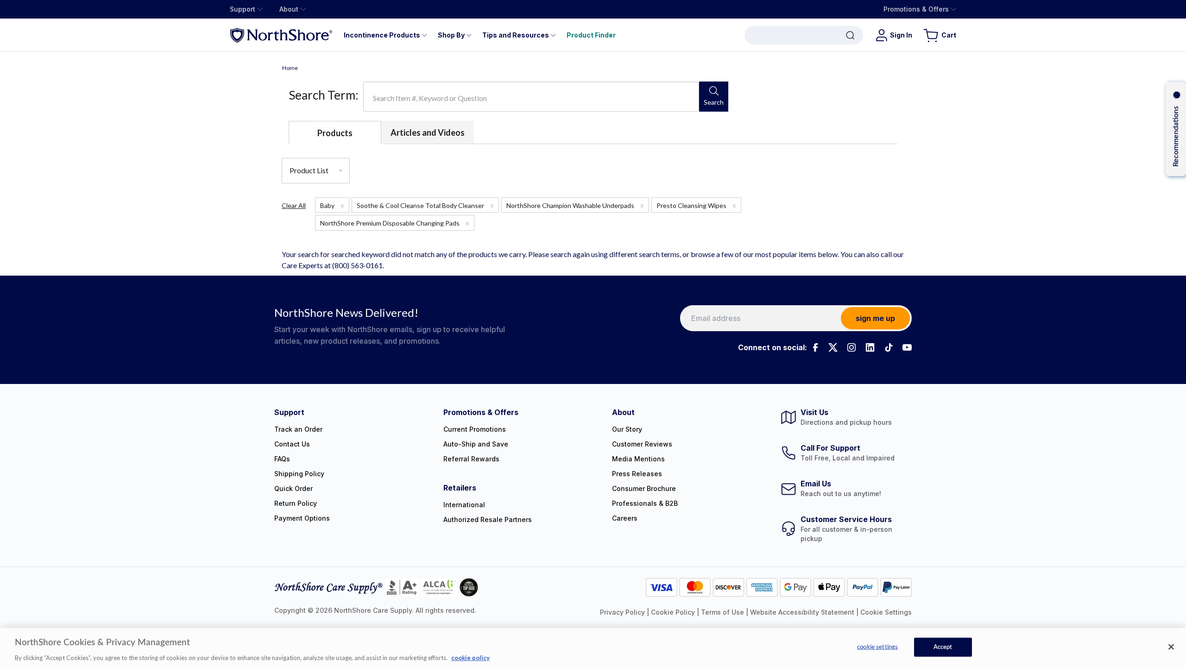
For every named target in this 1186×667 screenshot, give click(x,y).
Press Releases (637, 474)
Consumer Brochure (644, 488)
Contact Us (292, 444)
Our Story (627, 429)
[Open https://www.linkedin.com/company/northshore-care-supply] (870, 347)
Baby (332, 205)
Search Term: (324, 95)
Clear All (294, 205)
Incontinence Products (382, 35)
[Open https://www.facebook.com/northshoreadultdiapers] (814, 347)
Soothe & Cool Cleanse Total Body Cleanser (425, 205)
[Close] (1171, 646)
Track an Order (298, 429)
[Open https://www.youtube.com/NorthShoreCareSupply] (907, 347)
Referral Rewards (471, 459)
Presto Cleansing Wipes (696, 205)
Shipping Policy (299, 474)
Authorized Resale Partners (487, 519)
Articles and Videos (428, 132)
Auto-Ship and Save (475, 444)
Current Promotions (474, 429)
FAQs (282, 459)
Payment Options (302, 518)
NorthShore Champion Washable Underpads (575, 205)
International (464, 505)
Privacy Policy (622, 612)
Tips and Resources (515, 35)
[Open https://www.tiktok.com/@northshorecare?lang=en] (888, 347)
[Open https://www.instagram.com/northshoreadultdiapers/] (851, 347)
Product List (310, 170)
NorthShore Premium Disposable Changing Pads (394, 223)
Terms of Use (722, 612)
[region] (593, 647)
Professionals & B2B (645, 503)
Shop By (451, 35)
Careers (624, 518)
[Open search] (803, 35)
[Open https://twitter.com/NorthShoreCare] (833, 347)
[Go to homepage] (281, 35)
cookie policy (470, 657)
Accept (943, 647)
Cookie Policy (673, 612)
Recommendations (1176, 136)
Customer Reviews (642, 444)
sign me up (875, 318)
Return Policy (295, 503)
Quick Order (293, 488)
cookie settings (877, 647)
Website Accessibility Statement (802, 612)
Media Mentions (638, 459)
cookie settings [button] (886, 612)
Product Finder (591, 35)
